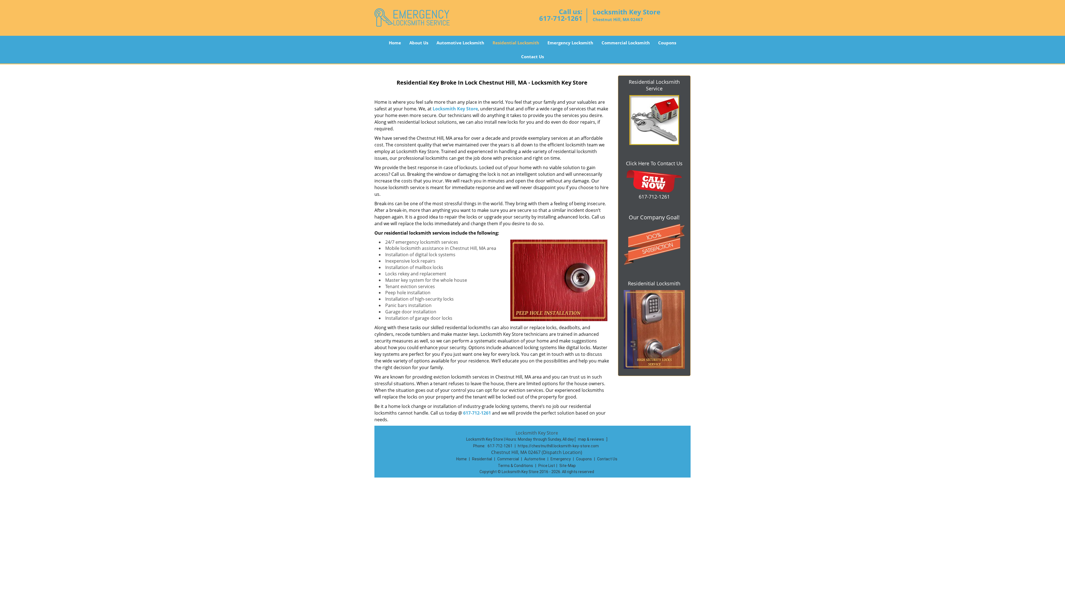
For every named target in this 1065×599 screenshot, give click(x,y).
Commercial (508, 459)
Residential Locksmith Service (654, 85)
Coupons (667, 42)
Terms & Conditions (515, 465)
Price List (546, 465)
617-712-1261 (560, 18)
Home (395, 42)
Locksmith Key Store (455, 109)
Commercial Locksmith (626, 42)
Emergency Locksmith (570, 42)
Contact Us (532, 56)
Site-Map (567, 465)
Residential (482, 459)
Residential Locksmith (516, 42)
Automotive (534, 459)
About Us (418, 42)
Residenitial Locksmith (654, 283)
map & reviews (591, 439)
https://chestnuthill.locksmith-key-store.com (558, 446)
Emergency (561, 459)
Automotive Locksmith (460, 42)
